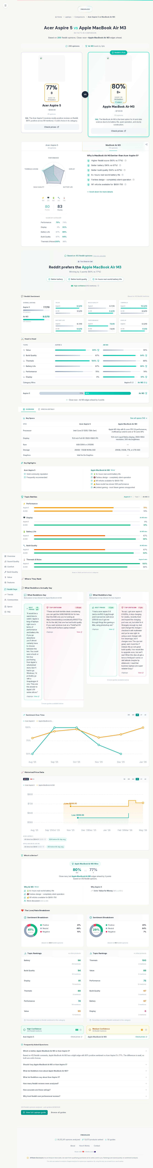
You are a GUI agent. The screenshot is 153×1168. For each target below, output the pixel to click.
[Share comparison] (146, 144)
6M (133, 715)
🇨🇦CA (32, 779)
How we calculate (99, 256)
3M (129, 715)
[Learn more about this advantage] (125, 160)
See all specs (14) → (138, 418)
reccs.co (85, 9)
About (72, 1146)
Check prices (50, 127)
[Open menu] (5, 5)
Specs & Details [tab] (47, 409)
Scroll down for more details (101, 192)
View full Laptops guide (36, 1112)
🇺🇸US (26, 779)
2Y (141, 715)
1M (124, 779)
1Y (137, 715)
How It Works (84, 1146)
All (145, 715)
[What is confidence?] (98, 286)
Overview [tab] (30, 409)
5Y (141, 779)
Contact (97, 1146)
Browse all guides (58, 1112)
